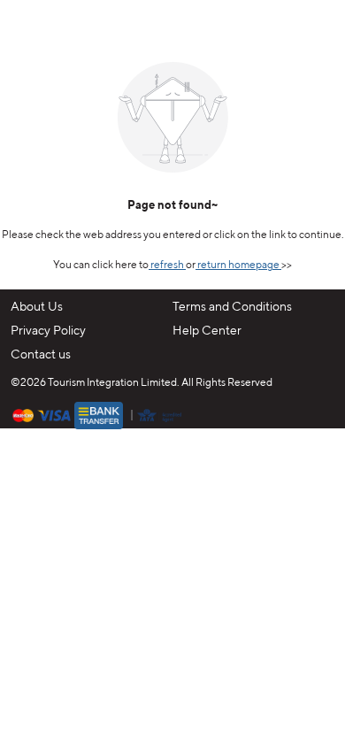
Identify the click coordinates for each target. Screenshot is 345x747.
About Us (37, 307)
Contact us (41, 355)
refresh (167, 265)
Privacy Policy (48, 331)
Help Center (207, 331)
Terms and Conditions (232, 307)
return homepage (238, 265)
